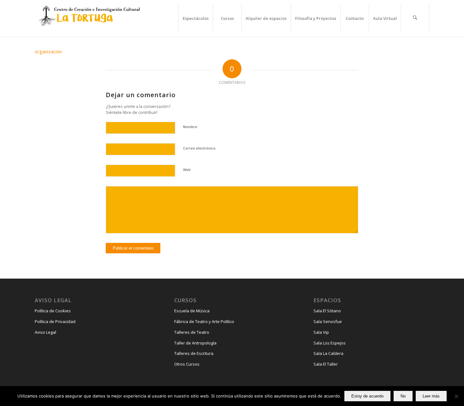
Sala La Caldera (328, 353)
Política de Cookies (53, 311)
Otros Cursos (186, 364)
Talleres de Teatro (191, 332)
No (403, 396)
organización (48, 51)
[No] (456, 396)
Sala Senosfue (327, 321)
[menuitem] (195, 18)
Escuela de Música (192, 311)
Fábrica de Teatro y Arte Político (204, 321)
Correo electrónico (199, 148)
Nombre (190, 126)
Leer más (431, 396)
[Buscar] (415, 18)
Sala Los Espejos (329, 343)
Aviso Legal (45, 332)
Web (187, 169)
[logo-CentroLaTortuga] (88, 18)
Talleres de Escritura (193, 353)
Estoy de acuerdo (367, 396)
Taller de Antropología (195, 343)
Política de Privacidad (55, 321)
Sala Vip (321, 332)
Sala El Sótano (327, 311)
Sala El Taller (325, 364)
